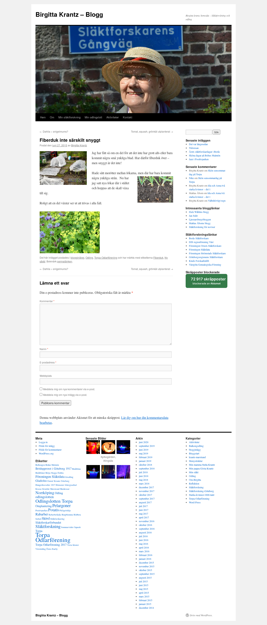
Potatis (53, 509)
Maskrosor (64, 488)
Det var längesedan (198, 144)
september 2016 (147, 528)
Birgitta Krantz (79, 145)
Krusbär (46, 488)
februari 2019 (145, 457)
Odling (89, 257)
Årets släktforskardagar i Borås (204, 151)
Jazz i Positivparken (199, 159)
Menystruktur (196, 461)
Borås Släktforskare (199, 238)
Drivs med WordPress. (201, 615)
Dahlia (61, 472)
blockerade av (209, 282)
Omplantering (43, 506)
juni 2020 (143, 442)
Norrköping (44, 492)
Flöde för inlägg (47, 445)
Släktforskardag (57, 518)
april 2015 (144, 592)
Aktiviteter (112, 117)
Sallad (38, 518)
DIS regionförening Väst (201, 242)
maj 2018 (143, 479)
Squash (77, 527)
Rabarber (41, 514)
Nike (191, 178)
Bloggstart (194, 453)
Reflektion (194, 483)
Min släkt (193, 472)
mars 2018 (144, 483)
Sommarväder (67, 527)
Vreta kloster (73, 544)
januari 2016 (145, 558)
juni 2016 (143, 540)
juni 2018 (143, 476)
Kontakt (127, 117)
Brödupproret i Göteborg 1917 (53, 468)
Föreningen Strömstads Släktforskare (207, 253)
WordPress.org (46, 453)
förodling (69, 476)
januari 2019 (145, 461)
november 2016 (146, 521)
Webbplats (46, 375)
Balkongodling (196, 445)
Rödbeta (77, 514)
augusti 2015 (145, 577)
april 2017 (144, 517)
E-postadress (48, 362)
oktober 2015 (145, 570)
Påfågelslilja (65, 510)
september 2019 (147, 445)
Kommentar (47, 301)
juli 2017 (143, 506)
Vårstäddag (40, 548)
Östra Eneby (52, 548)
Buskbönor (40, 472)
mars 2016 (144, 551)
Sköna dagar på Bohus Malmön (204, 155)
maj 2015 (143, 588)
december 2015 (146, 562)
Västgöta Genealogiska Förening (205, 264)
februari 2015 (145, 600)
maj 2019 (143, 453)
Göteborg (65, 480)
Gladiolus (41, 481)
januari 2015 (145, 604)
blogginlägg (77, 257)
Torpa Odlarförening (53, 537)
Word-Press (195, 502)
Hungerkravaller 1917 (45, 484)
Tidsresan (194, 148)
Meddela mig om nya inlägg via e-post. (65, 394)
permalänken (64, 261)
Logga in (43, 442)
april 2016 (144, 547)
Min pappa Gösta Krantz (201, 468)
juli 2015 (143, 581)
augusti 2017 (145, 502)
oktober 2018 (145, 464)
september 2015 (147, 573)
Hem (43, 117)
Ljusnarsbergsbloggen (200, 219)
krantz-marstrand (197, 457)
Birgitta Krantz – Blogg (69, 14)
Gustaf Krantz (53, 480)
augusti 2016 (145, 532)
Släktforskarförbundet (48, 522)
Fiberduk (158, 257)
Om (52, 117)
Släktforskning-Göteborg (201, 491)
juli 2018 (143, 472)
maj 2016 (143, 543)
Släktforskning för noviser (202, 227)
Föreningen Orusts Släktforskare (205, 245)
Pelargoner (61, 505)
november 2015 (146, 566)
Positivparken (41, 510)
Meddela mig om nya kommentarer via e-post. (69, 389)
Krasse (38, 488)
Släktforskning (47, 526)
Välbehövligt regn (216, 200)
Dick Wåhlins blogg (199, 211)
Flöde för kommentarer (50, 449)
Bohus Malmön (52, 464)
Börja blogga (51, 472)
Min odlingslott (93, 117)
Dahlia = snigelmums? (54, 131)
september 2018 (147, 468)
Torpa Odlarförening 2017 (51, 545)
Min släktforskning (69, 117)
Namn (44, 349)
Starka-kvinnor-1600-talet (201, 494)
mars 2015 (144, 596)
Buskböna (76, 468)
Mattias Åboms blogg (199, 223)
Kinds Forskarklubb (199, 260)
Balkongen (40, 464)
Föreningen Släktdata (199, 249)
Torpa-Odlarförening (105, 257)
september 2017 (147, 498)
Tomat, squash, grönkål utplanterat (152, 131)
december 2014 (146, 607)
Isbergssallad (71, 484)
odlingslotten (44, 496)
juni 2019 (143, 449)
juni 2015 (143, 585)
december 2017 (146, 487)
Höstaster (60, 484)
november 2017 (146, 491)
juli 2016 (143, 536)
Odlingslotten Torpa (54, 501)
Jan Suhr (193, 215)
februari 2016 (145, 555)
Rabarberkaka (55, 514)
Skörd (46, 518)
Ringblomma (67, 514)
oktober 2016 (145, 525)
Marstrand (54, 488)
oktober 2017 (145, 494)
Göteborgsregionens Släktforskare (206, 257)
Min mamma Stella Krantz (202, 464)
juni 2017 (143, 509)
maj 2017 (143, 513)
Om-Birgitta (195, 479)
